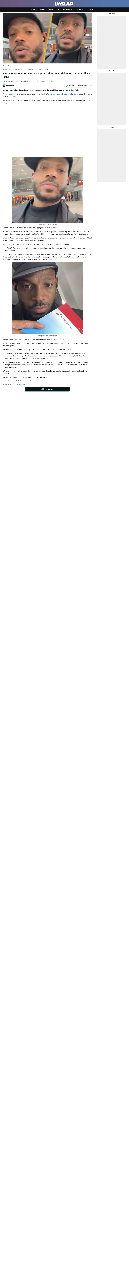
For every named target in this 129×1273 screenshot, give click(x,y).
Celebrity (80, 10)
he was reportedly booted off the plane (64, 94)
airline (20, 100)
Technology (54, 10)
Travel (16, 384)
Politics (92, 10)
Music (42, 10)
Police (76, 234)
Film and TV (67, 10)
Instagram (65, 238)
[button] (91, 86)
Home (5, 66)
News (33, 10)
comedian (9, 94)
